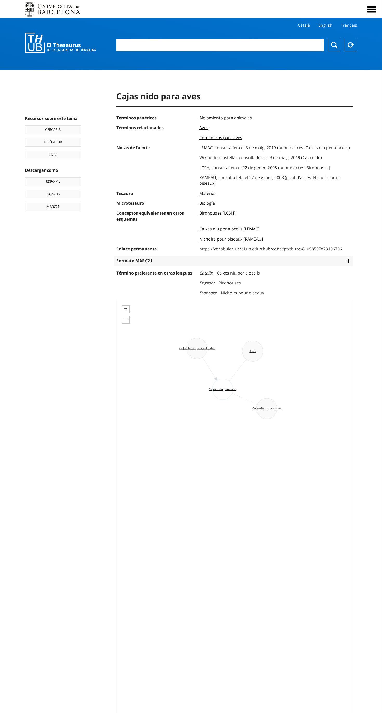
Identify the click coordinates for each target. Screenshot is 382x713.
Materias (207, 193)
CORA (53, 154)
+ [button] (125, 308)
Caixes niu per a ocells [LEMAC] (229, 229)
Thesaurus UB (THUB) (60, 42)
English (325, 25)
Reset (351, 45)
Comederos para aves (220, 137)
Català (304, 25)
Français (349, 25)
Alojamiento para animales (225, 118)
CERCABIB (53, 129)
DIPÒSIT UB (53, 142)
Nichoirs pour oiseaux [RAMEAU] (231, 239)
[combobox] (220, 45)
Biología (207, 203)
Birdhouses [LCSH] (217, 213)
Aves (203, 128)
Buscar (334, 45)
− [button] (125, 319)
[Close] (371, 9)
